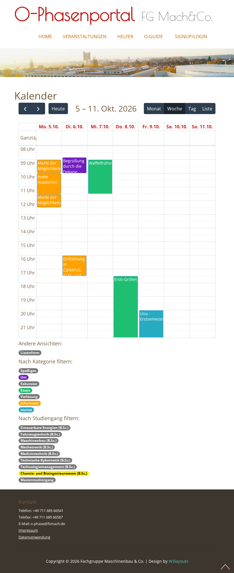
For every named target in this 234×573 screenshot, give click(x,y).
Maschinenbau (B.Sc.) (39, 440)
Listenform (30, 352)
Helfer (125, 36)
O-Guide (153, 36)
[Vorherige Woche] (25, 108)
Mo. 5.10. (49, 126)
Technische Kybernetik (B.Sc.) (45, 460)
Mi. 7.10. (100, 126)
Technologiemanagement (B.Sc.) (48, 466)
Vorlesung (29, 396)
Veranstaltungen (84, 36)
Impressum (28, 530)
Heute (58, 109)
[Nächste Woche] (38, 108)
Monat (154, 109)
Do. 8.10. (125, 126)
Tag (192, 109)
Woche (174, 109)
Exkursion (29, 383)
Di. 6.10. (75, 126)
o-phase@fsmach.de (48, 523)
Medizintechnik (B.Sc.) (39, 453)
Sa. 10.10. (176, 126)
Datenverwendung (34, 537)
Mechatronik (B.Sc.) (37, 447)
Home (45, 36)
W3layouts (178, 561)
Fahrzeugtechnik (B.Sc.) (40, 434)
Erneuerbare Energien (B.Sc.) (44, 427)
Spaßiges (28, 370)
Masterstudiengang (37, 479)
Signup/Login (191, 36)
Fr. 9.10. (151, 126)
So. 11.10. (202, 126)
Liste (207, 109)
